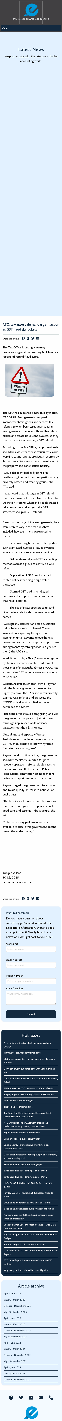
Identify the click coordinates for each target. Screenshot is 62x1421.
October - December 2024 (17, 1330)
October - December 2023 (17, 1355)
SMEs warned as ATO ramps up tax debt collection (29, 1088)
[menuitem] (11, 1397)
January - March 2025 (14, 1324)
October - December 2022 (17, 1379)
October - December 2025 (17, 1306)
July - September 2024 (15, 1336)
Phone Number (14, 975)
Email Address (14, 959)
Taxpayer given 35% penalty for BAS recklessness (29, 1094)
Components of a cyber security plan (22, 1138)
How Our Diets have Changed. (19, 1100)
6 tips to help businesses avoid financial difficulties (29, 1208)
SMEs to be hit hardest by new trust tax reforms (27, 1202)
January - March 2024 (14, 1348)
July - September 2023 (15, 1361)
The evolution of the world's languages (23, 1164)
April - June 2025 (12, 1318)
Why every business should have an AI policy (26, 1270)
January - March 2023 (14, 1373)
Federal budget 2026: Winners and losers (24, 1244)
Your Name (12, 943)
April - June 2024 (12, 1342)
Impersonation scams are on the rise (22, 1132)
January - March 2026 (14, 1299)
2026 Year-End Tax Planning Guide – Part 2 (25, 1176)
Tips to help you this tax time (18, 1106)
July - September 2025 (15, 1312)
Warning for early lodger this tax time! (22, 1052)
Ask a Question (14, 988)
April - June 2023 (12, 1367)
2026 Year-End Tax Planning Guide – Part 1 (25, 1170)
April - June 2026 (12, 1293)
